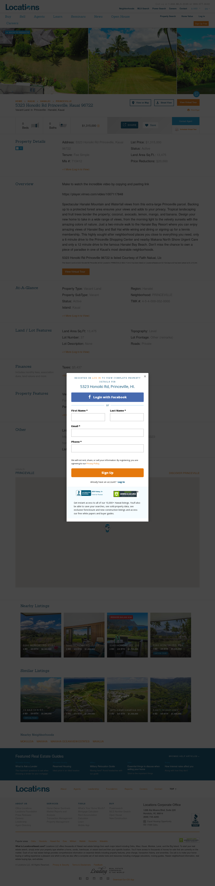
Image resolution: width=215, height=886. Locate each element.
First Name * (79, 410)
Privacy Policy (92, 463)
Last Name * (118, 410)
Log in (96, 378)
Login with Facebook (109, 397)
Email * (75, 426)
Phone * (76, 441)
